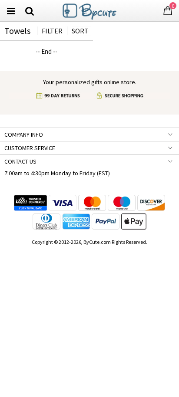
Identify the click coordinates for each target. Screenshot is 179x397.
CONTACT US (20, 161)
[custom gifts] (90, 9)
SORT (80, 30)
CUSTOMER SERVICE (29, 148)
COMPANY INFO (23, 134)
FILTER (52, 30)
